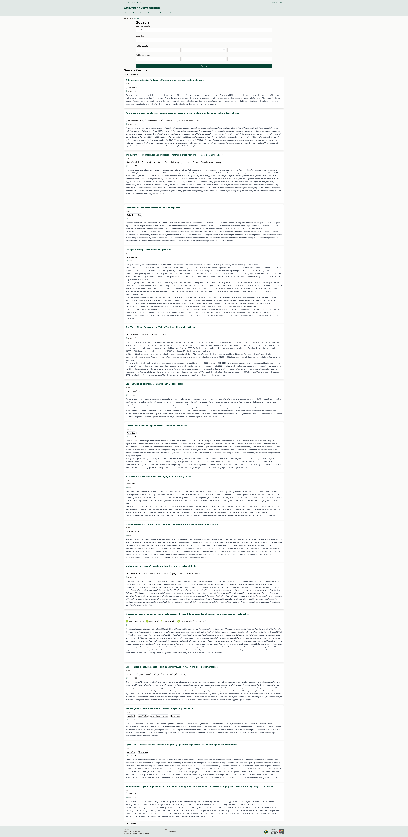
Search (150, 13)
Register (274, 2)
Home (129, 18)
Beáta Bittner (132, 484)
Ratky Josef (146, 162)
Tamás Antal (132, 794)
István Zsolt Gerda (134, 531)
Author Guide (159, 13)
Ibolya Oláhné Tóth (147, 674)
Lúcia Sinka (185, 621)
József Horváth (133, 391)
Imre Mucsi (175, 716)
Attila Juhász (143, 752)
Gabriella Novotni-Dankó (188, 120)
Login (281, 2)
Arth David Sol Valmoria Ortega (166, 162)
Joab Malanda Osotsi (135, 120)
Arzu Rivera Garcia (134, 573)
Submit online (171, 13)
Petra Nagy (131, 433)
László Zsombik (158, 334)
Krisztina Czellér (161, 573)
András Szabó (132, 334)
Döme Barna (132, 674)
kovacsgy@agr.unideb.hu (141, 834)
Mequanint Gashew (154, 120)
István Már (131, 752)
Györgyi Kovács (177, 573)
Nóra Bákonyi (180, 674)
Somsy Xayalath (133, 162)
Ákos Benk (131, 716)
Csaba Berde (132, 257)
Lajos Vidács (143, 716)
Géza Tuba (148, 573)
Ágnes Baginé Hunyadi (159, 716)
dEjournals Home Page (133, 2)
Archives (143, 13)
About (127, 13)
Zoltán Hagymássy (134, 215)
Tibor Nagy (131, 87)
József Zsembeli (192, 573)
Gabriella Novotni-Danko (211, 162)
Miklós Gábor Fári (165, 674)
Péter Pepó (145, 334)
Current (135, 13)
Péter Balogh (170, 120)
